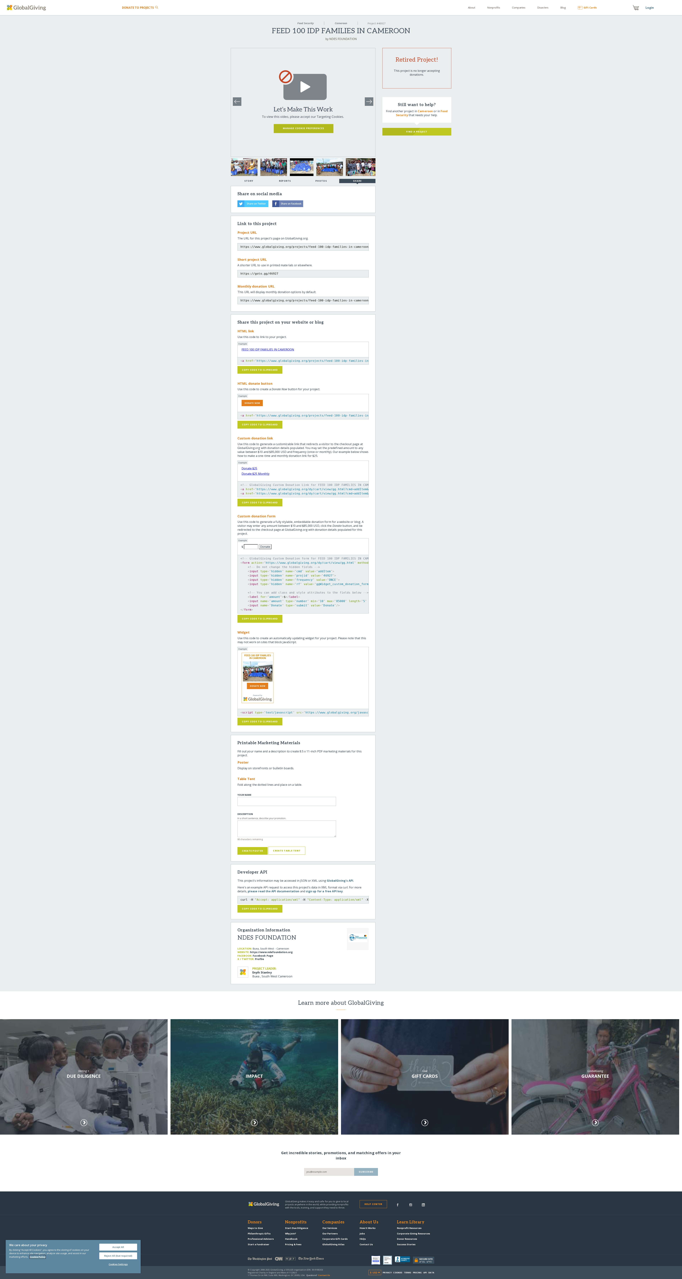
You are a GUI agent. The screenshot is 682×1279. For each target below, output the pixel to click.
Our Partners (330, 1233)
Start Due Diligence (296, 1228)
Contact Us (366, 1244)
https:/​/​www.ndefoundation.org (271, 952)
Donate (138, 8)
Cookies (397, 1272)
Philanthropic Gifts (259, 1233)
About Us (369, 1222)
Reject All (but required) (118, 1255)
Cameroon (341, 23)
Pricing (417, 1272)
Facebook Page (263, 955)
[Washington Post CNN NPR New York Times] (294, 1260)
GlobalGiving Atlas (333, 1244)
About (471, 7)
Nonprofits (493, 7)
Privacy (387, 1272)
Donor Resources (407, 1238)
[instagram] (410, 1205)
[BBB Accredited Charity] (404, 1260)
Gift (590, 7)
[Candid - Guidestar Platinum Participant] (389, 1260)
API (425, 1272)
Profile (259, 959)
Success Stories (406, 1244)
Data (431, 1272)
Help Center (373, 1204)
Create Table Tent (287, 850)
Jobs (362, 1233)
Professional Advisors (261, 1238)
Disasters (542, 7)
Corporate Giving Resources (413, 1233)
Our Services (329, 1228)
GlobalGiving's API (340, 881)
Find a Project (416, 131)
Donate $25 (249, 468)
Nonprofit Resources (409, 1228)
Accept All (118, 1247)
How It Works (367, 1228)
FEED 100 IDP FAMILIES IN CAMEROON (268, 349)
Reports (285, 180)
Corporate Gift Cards (335, 1238)
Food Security (305, 23)
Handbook (291, 1238)
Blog (563, 7)
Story (248, 180)
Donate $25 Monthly (255, 474)
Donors (255, 1222)
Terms (407, 1272)
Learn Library (410, 1222)
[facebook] (397, 1205)
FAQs (363, 1238)
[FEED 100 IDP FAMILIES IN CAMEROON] (257, 671)
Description (245, 814)
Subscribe (366, 1171)
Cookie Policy (37, 1256)
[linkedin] (423, 1205)
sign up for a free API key (324, 891)
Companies (518, 7)
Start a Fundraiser (258, 1244)
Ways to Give (255, 1228)
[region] (73, 1256)
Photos (321, 180)
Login (650, 8)
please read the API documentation (273, 891)
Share (357, 180)
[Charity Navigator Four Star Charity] (377, 1260)
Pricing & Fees (293, 1244)
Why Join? (290, 1233)
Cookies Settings (118, 1264)
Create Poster (252, 850)
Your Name (244, 794)
